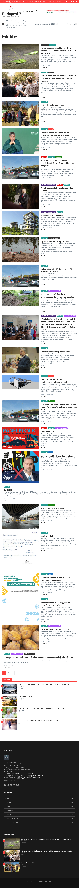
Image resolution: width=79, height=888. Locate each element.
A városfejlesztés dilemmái (52, 215)
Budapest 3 (11, 13)
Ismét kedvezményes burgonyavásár (56, 629)
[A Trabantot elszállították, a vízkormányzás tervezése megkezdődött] (21, 298)
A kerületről (10, 21)
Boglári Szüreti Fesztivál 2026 (26, 696)
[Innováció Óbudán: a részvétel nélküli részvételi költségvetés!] (21, 584)
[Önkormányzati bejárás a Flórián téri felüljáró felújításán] (21, 276)
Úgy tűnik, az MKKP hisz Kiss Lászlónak (57, 456)
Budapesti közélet (11, 27)
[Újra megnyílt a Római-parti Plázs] (21, 249)
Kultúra (51, 129)
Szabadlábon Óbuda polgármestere (55, 352)
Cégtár (17, 23)
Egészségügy (45, 44)
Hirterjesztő (9, 23)
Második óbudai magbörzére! (53, 105)
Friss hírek (44, 157)
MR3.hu (13, 781)
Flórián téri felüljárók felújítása (54, 508)
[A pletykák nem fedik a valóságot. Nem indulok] (21, 196)
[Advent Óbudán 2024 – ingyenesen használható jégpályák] (21, 610)
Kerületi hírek (23, 25)
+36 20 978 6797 (19, 779)
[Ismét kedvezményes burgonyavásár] (21, 637)
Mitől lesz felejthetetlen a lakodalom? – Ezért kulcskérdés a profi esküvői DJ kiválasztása (39, 720)
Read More (44, 68)
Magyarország (27, 21)
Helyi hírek (52, 44)
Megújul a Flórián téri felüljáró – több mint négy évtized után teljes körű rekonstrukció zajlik (59, 407)
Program (51, 72)
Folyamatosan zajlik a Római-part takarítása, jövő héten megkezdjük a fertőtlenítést (39, 657)
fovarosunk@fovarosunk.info (32, 777)
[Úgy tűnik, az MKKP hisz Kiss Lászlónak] (21, 467)
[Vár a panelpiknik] (21, 438)
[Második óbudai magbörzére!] (21, 113)
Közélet (51, 452)
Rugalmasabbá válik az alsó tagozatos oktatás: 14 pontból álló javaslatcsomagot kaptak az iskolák (41, 708)
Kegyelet (23, 23)
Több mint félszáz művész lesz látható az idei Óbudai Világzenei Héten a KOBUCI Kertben (58, 78)
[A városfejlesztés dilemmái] (21, 223)
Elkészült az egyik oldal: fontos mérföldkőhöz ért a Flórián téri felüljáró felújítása (57, 163)
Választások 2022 (11, 25)
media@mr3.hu (29, 773)
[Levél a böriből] (21, 551)
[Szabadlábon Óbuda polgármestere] (21, 360)
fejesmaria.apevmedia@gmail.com (33, 775)
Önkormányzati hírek (54, 291)
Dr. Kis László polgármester (48, 184)
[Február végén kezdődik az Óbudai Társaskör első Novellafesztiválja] (21, 141)
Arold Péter (21, 773)
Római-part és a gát (54, 238)
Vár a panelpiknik (48, 431)
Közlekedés (58, 157)
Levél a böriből (47, 536)
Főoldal (4, 32)
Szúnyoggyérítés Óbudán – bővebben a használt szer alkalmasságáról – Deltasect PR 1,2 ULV (58, 50)
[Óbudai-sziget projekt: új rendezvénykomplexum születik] (21, 382)
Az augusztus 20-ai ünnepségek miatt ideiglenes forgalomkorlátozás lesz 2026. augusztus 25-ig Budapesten (44, 684)
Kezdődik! (8, 490)
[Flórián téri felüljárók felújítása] (21, 516)
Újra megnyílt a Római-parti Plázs (55, 241)
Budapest (18, 21)
